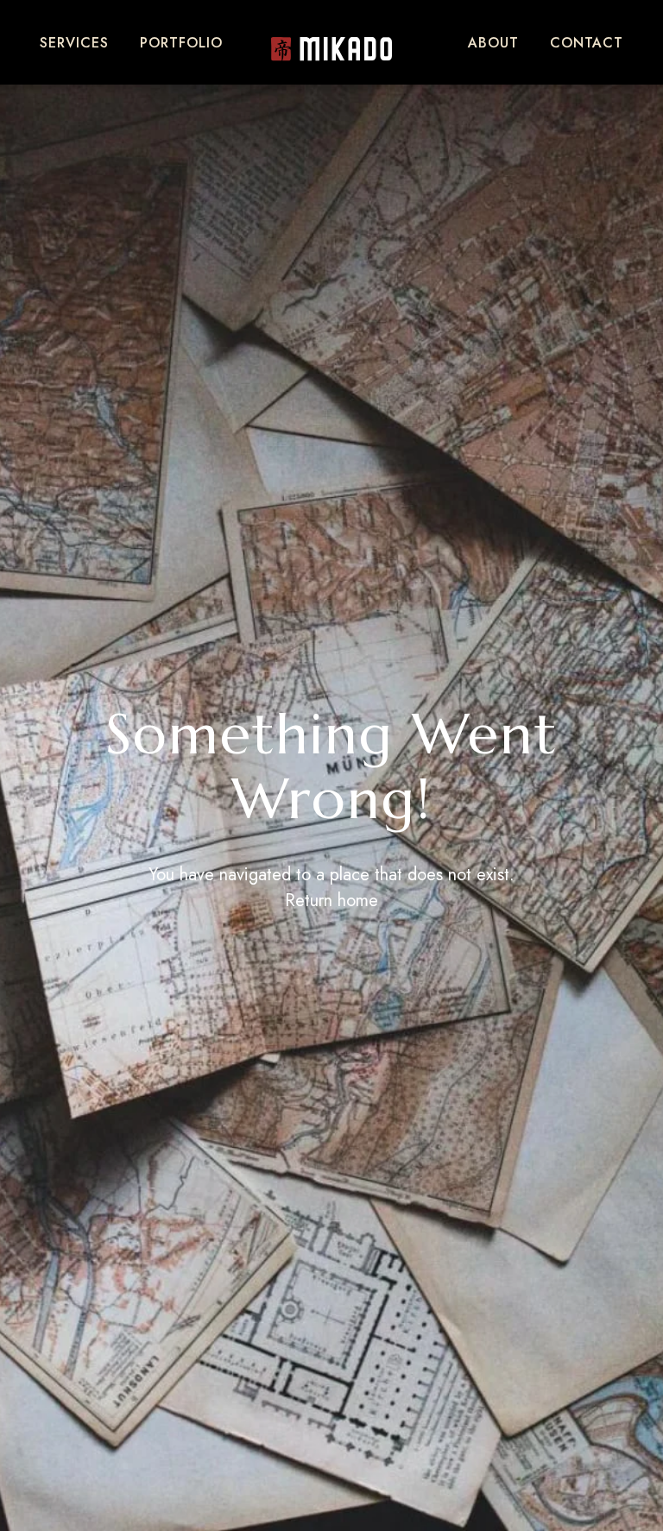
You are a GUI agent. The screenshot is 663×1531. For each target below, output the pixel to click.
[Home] (331, 49)
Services (74, 43)
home (358, 900)
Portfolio (181, 43)
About (493, 43)
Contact (586, 43)
